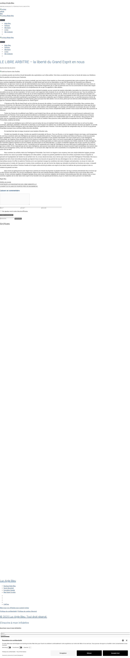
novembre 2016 (9, 461)
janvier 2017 (8, 456)
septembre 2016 (9, 463)
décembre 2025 (9, 247)
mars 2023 (7, 314)
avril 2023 (7, 312)
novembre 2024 (9, 269)
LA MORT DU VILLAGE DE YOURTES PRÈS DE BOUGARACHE (19, 186)
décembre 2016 (9, 458)
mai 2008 (7, 575)
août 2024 (7, 276)
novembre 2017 (9, 434)
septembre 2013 (9, 521)
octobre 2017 (8, 436)
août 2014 (7, 503)
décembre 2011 (9, 560)
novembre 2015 (9, 476)
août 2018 (7, 416)
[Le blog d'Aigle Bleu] (7, 16)
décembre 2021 (9, 337)
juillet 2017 (7, 443)
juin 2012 (7, 546)
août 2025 (7, 256)
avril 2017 (7, 449)
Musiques (7, 28)
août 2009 (7, 573)
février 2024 (8, 290)
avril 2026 (7, 238)
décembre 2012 (9, 539)
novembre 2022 (9, 321)
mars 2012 (7, 553)
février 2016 (8, 470)
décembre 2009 (9, 571)
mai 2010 (7, 569)
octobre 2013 (8, 519)
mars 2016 (7, 467)
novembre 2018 (9, 409)
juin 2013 (7, 528)
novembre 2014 (9, 497)
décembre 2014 (9, 494)
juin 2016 (7, 465)
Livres (6, 30)
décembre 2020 (9, 357)
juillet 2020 (7, 368)
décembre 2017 (9, 431)
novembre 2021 (9, 339)
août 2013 (7, 524)
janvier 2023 (8, 317)
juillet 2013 (7, 526)
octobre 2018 (8, 411)
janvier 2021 (8, 355)
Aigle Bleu (7, 23)
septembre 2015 (9, 481)
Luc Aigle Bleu (8, 580)
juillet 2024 (7, 278)
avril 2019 (7, 400)
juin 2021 (7, 344)
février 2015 (8, 490)
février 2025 (8, 263)
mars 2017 (7, 452)
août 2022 (7, 328)
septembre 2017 (9, 438)
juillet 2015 (7, 483)
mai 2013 (7, 530)
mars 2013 (7, 533)
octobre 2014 (8, 499)
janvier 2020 (8, 380)
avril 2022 (7, 332)
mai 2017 (7, 447)
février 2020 (8, 377)
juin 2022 (7, 330)
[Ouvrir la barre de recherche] (1, 18)
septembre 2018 (9, 413)
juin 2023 (7, 308)
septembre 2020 (9, 364)
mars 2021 (7, 350)
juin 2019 (7, 395)
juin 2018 (7, 420)
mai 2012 (7, 548)
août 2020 (7, 366)
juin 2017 (7, 445)
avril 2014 (7, 506)
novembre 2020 (9, 359)
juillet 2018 (7, 418)
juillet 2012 (7, 544)
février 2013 (8, 535)
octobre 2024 (8, 272)
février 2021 (8, 353)
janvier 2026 (8, 245)
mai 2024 (7, 283)
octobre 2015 (8, 479)
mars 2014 (7, 508)
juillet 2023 (7, 305)
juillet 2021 (7, 341)
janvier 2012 (8, 557)
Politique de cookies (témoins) (27, 611)
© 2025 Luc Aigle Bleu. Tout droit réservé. (23, 616)
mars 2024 (7, 287)
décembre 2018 (9, 407)
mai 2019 (7, 398)
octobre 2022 (8, 323)
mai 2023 (7, 310)
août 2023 (7, 303)
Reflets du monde (5, 182)
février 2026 (8, 242)
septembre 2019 (9, 389)
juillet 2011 (7, 564)
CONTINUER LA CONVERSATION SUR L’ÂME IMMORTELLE (18, 184)
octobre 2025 (8, 251)
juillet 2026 (7, 231)
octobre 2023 (8, 299)
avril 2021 (7, 348)
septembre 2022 (9, 326)
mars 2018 (7, 425)
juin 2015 (7, 485)
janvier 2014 (8, 512)
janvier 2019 (8, 404)
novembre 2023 (9, 296)
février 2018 (8, 427)
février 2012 (8, 555)
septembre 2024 (9, 274)
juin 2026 (7, 233)
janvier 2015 (8, 492)
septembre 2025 (9, 254)
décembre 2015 (9, 474)
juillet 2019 (7, 393)
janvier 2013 (8, 537)
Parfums (7, 25)
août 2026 (7, 229)
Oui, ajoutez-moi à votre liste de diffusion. (15, 211)
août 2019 (7, 391)
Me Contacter (8, 32)
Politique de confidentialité (8, 611)
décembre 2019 (9, 382)
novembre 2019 (9, 384)
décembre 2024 (9, 267)
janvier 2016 (8, 472)
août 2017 (7, 440)
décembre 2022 (9, 319)
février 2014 (8, 510)
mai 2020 (7, 373)
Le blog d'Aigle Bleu (7, 3)
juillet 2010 (7, 566)
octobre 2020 (8, 362)
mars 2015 (7, 488)
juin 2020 (7, 371)
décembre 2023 (9, 294)
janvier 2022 (8, 335)
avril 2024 (7, 285)
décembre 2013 (9, 515)
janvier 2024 (8, 292)
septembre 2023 (9, 301)
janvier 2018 (8, 429)
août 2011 (7, 562)
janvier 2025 (8, 265)
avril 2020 (7, 375)
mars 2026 (7, 240)
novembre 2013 (9, 517)
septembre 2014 (9, 501)
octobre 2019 (8, 386)
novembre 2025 (9, 249)
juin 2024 (7, 281)
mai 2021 (7, 346)
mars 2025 (7, 260)
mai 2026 (7, 236)
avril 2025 (7, 258)
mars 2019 (7, 402)
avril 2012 (7, 551)
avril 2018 (7, 422)
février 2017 (8, 454)
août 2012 (7, 542)
